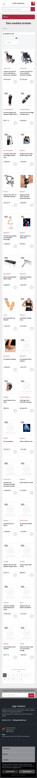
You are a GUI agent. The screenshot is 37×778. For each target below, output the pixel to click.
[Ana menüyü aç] (4, 4)
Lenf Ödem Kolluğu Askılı (25, 319)
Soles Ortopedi (24, 520)
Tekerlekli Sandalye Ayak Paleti (25, 278)
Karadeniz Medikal (25, 397)
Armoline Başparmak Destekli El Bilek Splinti (10, 113)
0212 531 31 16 (6, 720)
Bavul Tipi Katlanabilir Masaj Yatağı (9, 278)
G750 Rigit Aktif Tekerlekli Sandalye (25, 401)
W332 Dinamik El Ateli (26, 482)
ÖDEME (5, 754)
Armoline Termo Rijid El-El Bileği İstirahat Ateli (9, 155)
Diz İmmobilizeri (8, 441)
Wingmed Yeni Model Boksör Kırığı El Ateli (26, 154)
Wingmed (22, 150)
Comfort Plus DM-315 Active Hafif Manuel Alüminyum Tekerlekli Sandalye (10, 73)
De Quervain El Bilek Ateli (26, 524)
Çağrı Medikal (7, 274)
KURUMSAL (6, 748)
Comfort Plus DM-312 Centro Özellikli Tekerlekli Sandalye (26, 73)
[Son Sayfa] (21, 679)
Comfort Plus (6, 68)
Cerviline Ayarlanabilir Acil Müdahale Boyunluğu (10, 237)
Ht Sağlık (5, 561)
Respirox (5, 191)
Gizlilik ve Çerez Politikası (19, 775)
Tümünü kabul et (26, 771)
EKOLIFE (5, 438)
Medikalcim (6, 232)
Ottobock (5, 602)
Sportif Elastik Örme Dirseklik (9, 647)
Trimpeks (22, 561)
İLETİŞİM (5, 760)
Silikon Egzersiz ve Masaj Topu (25, 236)
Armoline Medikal (8, 109)
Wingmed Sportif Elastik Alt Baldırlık (25, 606)
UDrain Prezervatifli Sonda (25, 565)
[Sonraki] (17, 679)
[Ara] (33, 9)
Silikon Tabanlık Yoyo (26, 441)
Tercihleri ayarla (10, 771)
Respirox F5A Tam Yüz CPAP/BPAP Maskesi (10, 195)
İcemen (5, 315)
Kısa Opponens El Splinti (8, 524)
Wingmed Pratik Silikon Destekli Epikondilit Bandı (25, 196)
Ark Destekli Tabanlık (9, 359)
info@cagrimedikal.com (19, 720)
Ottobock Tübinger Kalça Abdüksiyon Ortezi (9, 607)
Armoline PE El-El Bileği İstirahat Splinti (27, 113)
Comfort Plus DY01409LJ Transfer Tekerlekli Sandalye (9, 484)
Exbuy (21, 602)
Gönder (31, 695)
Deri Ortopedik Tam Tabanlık (9, 319)
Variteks (22, 644)
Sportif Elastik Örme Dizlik (9, 401)
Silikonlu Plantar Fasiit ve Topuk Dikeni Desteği (26, 648)
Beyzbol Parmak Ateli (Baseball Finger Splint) (10, 565)
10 (13, 679)
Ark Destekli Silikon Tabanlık (26, 360)
